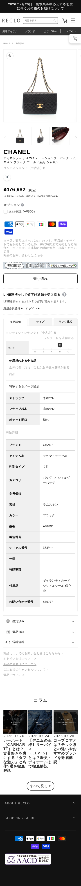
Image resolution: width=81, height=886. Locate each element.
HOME (6, 43)
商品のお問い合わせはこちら (23, 255)
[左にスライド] (5, 137)
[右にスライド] (76, 137)
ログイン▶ (33, 308)
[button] (65, 20)
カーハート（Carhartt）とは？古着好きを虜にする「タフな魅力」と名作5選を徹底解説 (15, 755)
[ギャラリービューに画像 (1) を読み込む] (20, 136)
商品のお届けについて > (19, 664)
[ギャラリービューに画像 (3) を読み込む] (61, 136)
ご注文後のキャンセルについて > (25, 669)
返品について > (13, 675)
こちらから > (55, 653)
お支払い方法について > (19, 658)
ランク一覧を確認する (59, 338)
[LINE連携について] (64, 294)
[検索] (55, 20)
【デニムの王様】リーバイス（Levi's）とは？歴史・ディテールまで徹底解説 (40, 753)
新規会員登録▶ (13, 308)
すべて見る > (40, 786)
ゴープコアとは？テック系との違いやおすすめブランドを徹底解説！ (65, 751)
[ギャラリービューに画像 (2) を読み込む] (40, 136)
